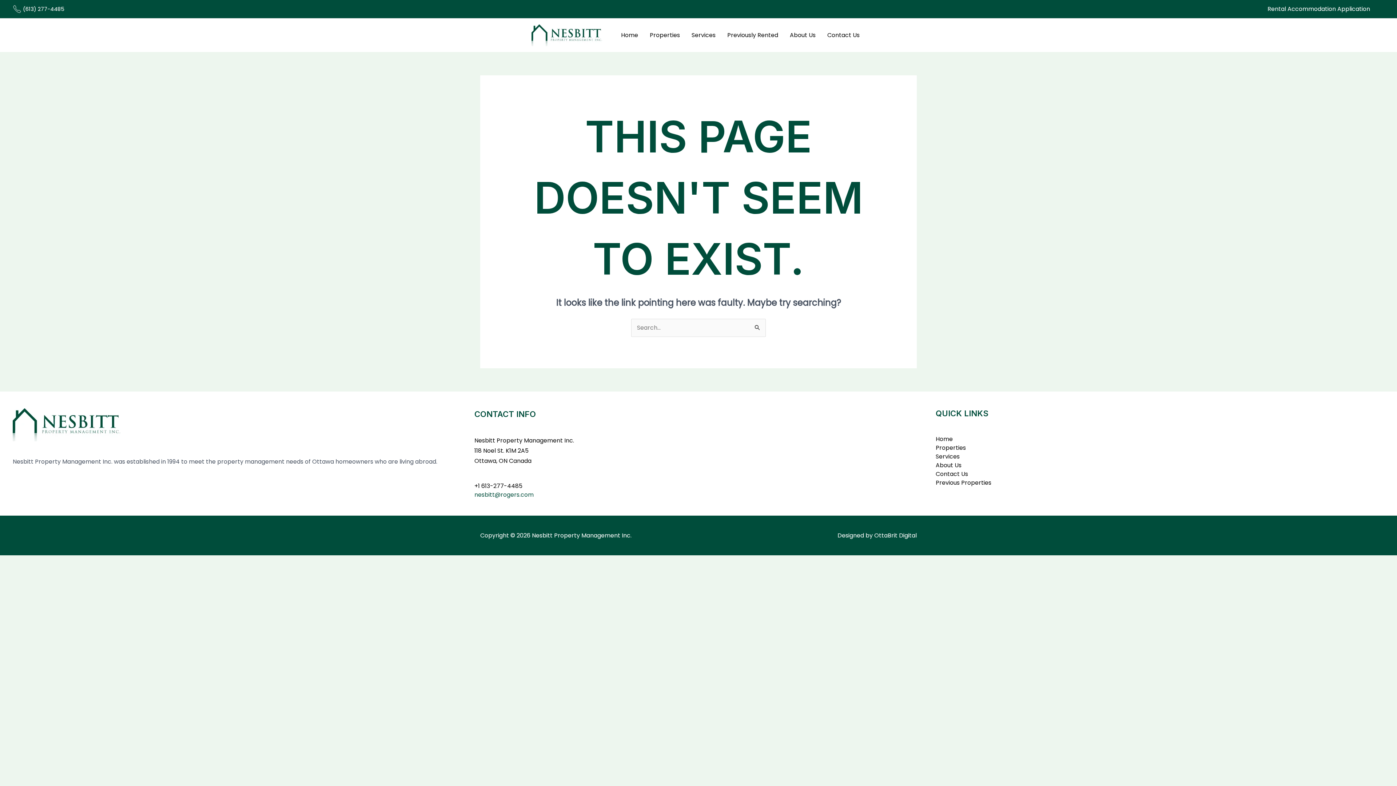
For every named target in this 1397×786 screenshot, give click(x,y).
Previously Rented (752, 35)
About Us (803, 35)
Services (704, 35)
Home (629, 35)
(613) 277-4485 (42, 9)
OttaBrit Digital (895, 535)
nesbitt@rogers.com (504, 495)
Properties (665, 35)
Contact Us (843, 35)
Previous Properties (963, 483)
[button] (1318, 9)
